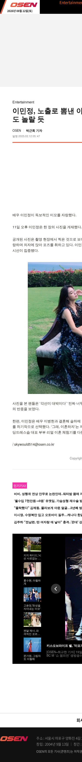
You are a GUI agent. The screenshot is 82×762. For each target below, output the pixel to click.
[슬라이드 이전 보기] (56, 589)
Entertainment (23, 102)
